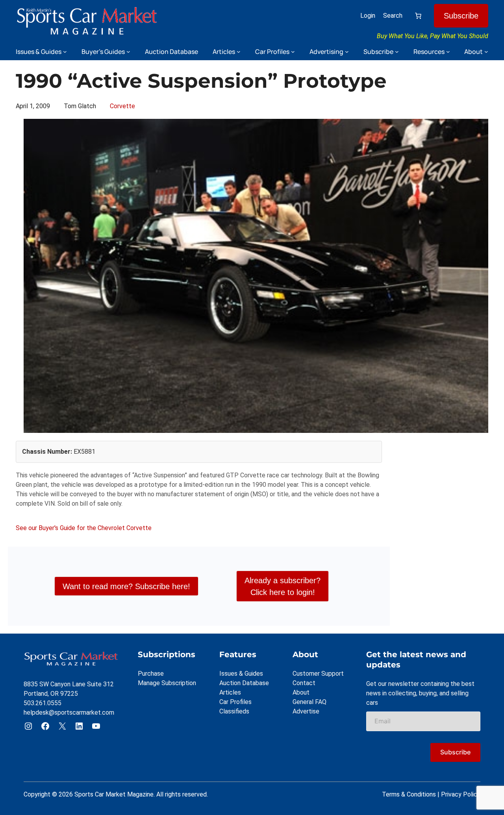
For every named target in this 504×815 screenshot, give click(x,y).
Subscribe (461, 15)
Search (392, 15)
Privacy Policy (460, 794)
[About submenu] (486, 52)
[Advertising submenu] (347, 52)
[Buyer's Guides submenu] (128, 52)
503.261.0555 (42, 703)
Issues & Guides (241, 673)
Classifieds (234, 711)
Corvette (122, 106)
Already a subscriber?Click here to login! (283, 586)
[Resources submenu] (448, 52)
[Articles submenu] (239, 52)
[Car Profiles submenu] (293, 52)
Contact (304, 683)
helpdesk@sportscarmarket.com (69, 712)
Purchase (151, 673)
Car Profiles (235, 702)
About (301, 692)
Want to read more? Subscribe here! (126, 586)
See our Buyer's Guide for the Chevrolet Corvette (84, 528)
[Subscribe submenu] (397, 52)
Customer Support (318, 673)
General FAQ (309, 702)
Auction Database (244, 683)
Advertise (306, 711)
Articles (230, 692)
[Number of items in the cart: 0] (418, 16)
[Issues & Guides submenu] (65, 52)
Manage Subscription (167, 683)
